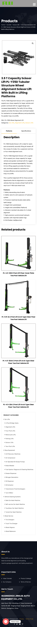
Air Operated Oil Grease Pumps (15, 462)
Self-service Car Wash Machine (15, 504)
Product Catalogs (26, 578)
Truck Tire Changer (11, 523)
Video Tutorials (7, 578)
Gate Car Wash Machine (12, 500)
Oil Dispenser (9, 481)
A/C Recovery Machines (12, 454)
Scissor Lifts (16, 25)
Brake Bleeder (9, 465)
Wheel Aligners (10, 527)
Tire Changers (9, 519)
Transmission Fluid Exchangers (15, 489)
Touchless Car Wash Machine (14, 508)
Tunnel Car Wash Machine (13, 512)
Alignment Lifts (20, 123)
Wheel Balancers (10, 531)
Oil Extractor (9, 485)
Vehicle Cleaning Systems (12, 497)
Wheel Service (8, 516)
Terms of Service (26, 582)
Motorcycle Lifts (10, 435)
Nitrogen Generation (11, 477)
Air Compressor (10, 458)
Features (9, 131)
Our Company (7, 582)
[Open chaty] (6, 621)
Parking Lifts (9, 438)
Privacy (22, 619)
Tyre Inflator (9, 493)
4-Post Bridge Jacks (11, 423)
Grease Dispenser (10, 473)
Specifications (26, 131)
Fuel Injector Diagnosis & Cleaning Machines (19, 469)
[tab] (9, 131)
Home (3, 25)
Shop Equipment (9, 450)
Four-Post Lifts (10, 431)
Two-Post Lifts (10, 446)
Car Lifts (9, 25)
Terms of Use (29, 619)
